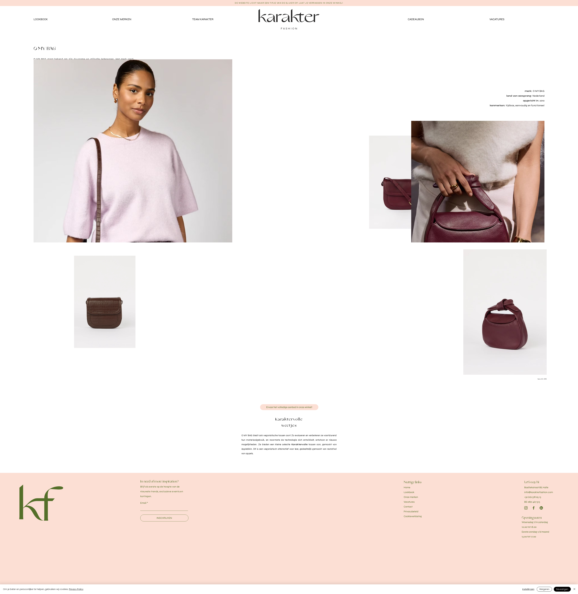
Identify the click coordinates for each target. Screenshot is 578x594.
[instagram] (526, 508)
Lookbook (409, 492)
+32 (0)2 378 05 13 (532, 497)
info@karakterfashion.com (538, 492)
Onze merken (411, 497)
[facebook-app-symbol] (533, 508)
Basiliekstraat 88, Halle (536, 487)
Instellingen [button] (528, 589)
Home (407, 487)
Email (143, 503)
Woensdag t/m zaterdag (535, 522)
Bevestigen (562, 589)
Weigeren (544, 589)
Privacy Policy (76, 589)
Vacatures (409, 501)
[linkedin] (541, 508)
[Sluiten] (574, 589)
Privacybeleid (411, 511)
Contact (408, 506)
